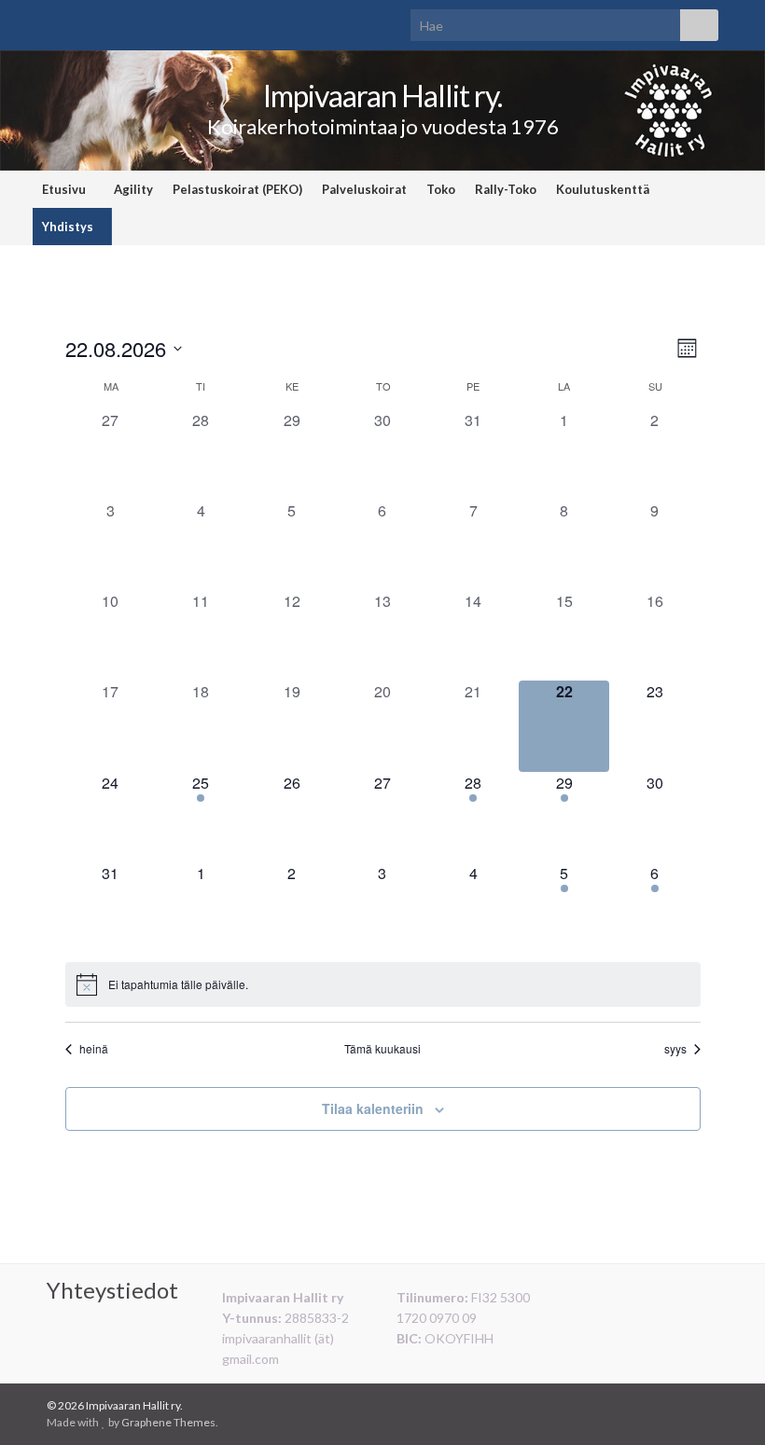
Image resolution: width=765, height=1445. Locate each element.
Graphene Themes (168, 1422)
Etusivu (65, 189)
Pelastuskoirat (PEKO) (237, 189)
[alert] (383, 984)
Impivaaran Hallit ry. (382, 95)
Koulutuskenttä (602, 189)
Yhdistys (69, 226)
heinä (93, 1048)
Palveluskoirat (364, 189)
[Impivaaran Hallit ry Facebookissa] (709, 1405)
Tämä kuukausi (382, 1048)
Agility (133, 189)
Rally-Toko (505, 189)
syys (675, 1048)
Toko (440, 189)
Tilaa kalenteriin (373, 1108)
